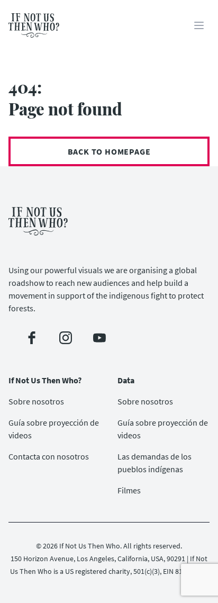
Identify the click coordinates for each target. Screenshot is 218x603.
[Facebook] (31, 337)
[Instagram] (65, 337)
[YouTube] (99, 337)
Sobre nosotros (36, 401)
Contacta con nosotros (48, 456)
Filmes (129, 490)
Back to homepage (109, 151)
